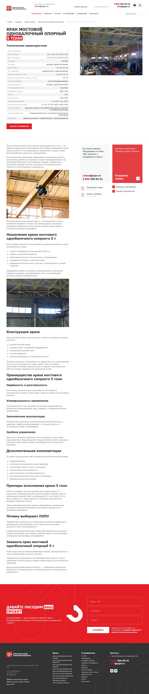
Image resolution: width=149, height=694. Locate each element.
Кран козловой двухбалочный (62, 671)
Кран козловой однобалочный (62, 669)
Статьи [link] (83, 679)
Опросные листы (86, 674)
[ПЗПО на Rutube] (115, 670)
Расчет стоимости (19, 126)
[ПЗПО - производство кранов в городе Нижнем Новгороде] (16, 8)
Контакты (93, 14)
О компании (68, 14)
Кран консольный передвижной (63, 676)
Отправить (98, 630)
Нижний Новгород (80, 7)
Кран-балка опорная (59, 680)
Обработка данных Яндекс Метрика (18, 682)
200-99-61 (122, 4)
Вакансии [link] (84, 677)
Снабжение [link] (82, 14)
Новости (84, 665)
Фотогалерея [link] (85, 681)
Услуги (57, 14)
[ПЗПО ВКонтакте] (111, 670)
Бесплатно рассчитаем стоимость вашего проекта (127, 163)
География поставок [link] (88, 660)
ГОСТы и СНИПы (86, 670)
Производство (85, 658)
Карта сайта (10, 684)
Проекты (48, 14)
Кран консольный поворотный (62, 673)
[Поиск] (140, 14)
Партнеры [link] (84, 667)
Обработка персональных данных (17, 679)
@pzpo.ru (41, 7)
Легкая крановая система (61, 683)
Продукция (36, 14)
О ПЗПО (83, 656)
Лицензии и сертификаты (89, 663)
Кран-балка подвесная (60, 678)
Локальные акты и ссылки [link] (89, 672)
